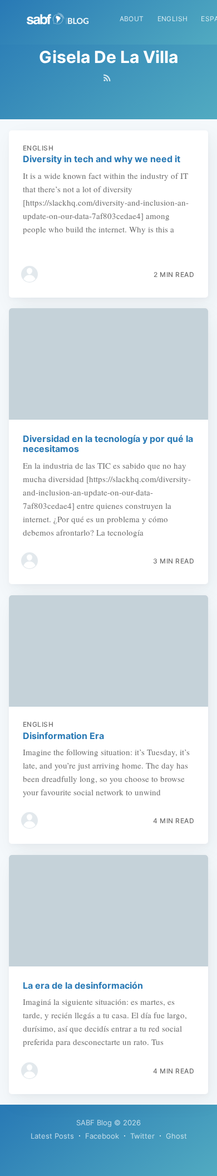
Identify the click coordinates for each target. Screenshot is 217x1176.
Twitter (142, 1135)
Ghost (176, 1135)
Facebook (102, 1135)
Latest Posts (52, 1135)
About (132, 18)
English (172, 18)
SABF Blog (94, 1122)
